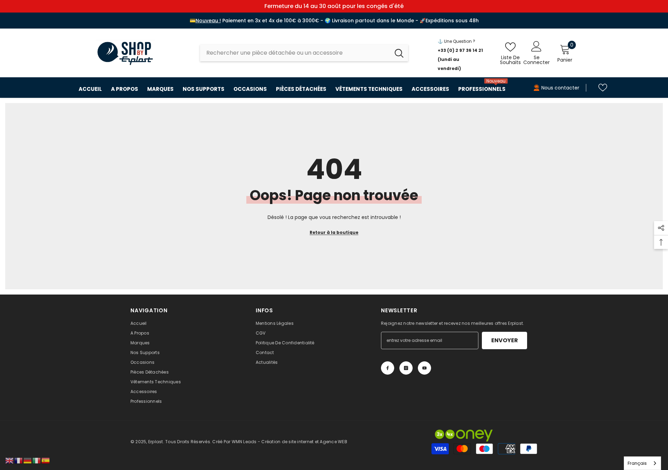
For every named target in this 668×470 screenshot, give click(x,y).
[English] (9, 460)
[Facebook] (387, 368)
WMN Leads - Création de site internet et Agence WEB (289, 442)
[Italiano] (36, 460)
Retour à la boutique (334, 232)
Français (637, 463)
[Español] (45, 460)
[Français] (18, 460)
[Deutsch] (27, 460)
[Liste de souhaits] (602, 87)
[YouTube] (424, 368)
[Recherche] (304, 53)
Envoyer (504, 340)
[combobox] (295, 53)
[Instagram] (406, 368)
